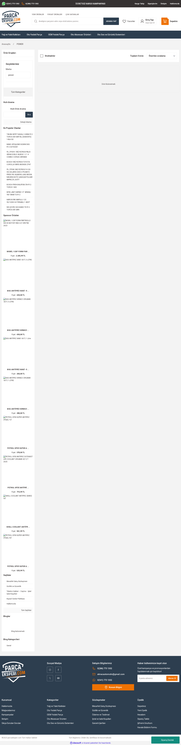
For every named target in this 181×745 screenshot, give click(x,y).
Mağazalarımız (8, 710)
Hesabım (141, 715)
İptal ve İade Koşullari (101, 719)
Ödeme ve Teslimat (101, 715)
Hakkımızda (7, 706)
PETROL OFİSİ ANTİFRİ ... (18, 488)
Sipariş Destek (167, 740)
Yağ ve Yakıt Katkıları (56, 706)
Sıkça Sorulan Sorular (11, 723)
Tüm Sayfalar (26, 610)
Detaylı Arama (25, 122)
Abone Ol (172, 678)
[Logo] (11, 19)
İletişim (5, 719)
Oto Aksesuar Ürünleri (56, 719)
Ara (29, 114)
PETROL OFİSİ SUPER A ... (18, 448)
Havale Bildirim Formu (147, 727)
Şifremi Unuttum (144, 723)
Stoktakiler (50, 56)
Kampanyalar (8, 715)
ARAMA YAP (111, 21)
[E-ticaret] (90, 743)
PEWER (20, 44)
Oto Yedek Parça (54, 710)
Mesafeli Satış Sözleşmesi (104, 706)
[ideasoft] (75, 743)
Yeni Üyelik (142, 710)
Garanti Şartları (98, 723)
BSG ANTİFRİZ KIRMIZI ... (18, 330)
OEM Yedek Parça (55, 715)
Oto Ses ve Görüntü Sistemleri (60, 723)
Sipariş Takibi (143, 719)
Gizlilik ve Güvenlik (100, 710)
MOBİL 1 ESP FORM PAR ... (18, 251)
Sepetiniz (141, 706)
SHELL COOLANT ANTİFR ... (18, 527)
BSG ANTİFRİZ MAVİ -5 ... (18, 291)
